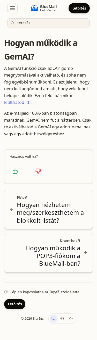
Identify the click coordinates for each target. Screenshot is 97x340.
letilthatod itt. (17, 102)
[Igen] (15, 171)
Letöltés (79, 8)
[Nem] (38, 171)
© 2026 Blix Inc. (32, 318)
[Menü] (12, 8)
